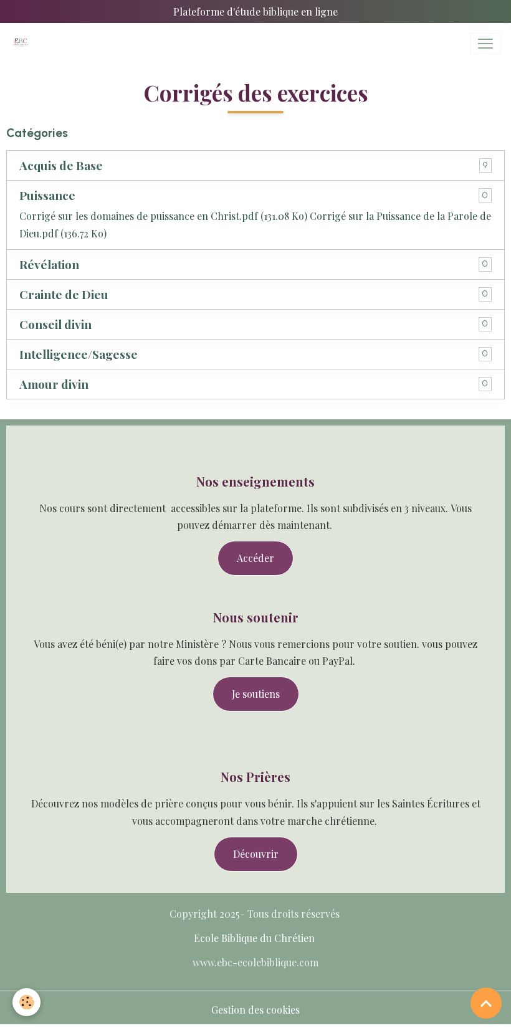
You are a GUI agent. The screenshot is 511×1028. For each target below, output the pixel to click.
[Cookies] (26, 1002)
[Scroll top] (486, 1003)
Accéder (255, 557)
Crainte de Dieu (63, 294)
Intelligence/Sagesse (78, 354)
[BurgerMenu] (485, 43)
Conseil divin (55, 324)
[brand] (23, 43)
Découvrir (256, 853)
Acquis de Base (61, 165)
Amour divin (53, 384)
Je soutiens (256, 693)
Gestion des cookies (255, 1009)
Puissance (47, 195)
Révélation (49, 264)
